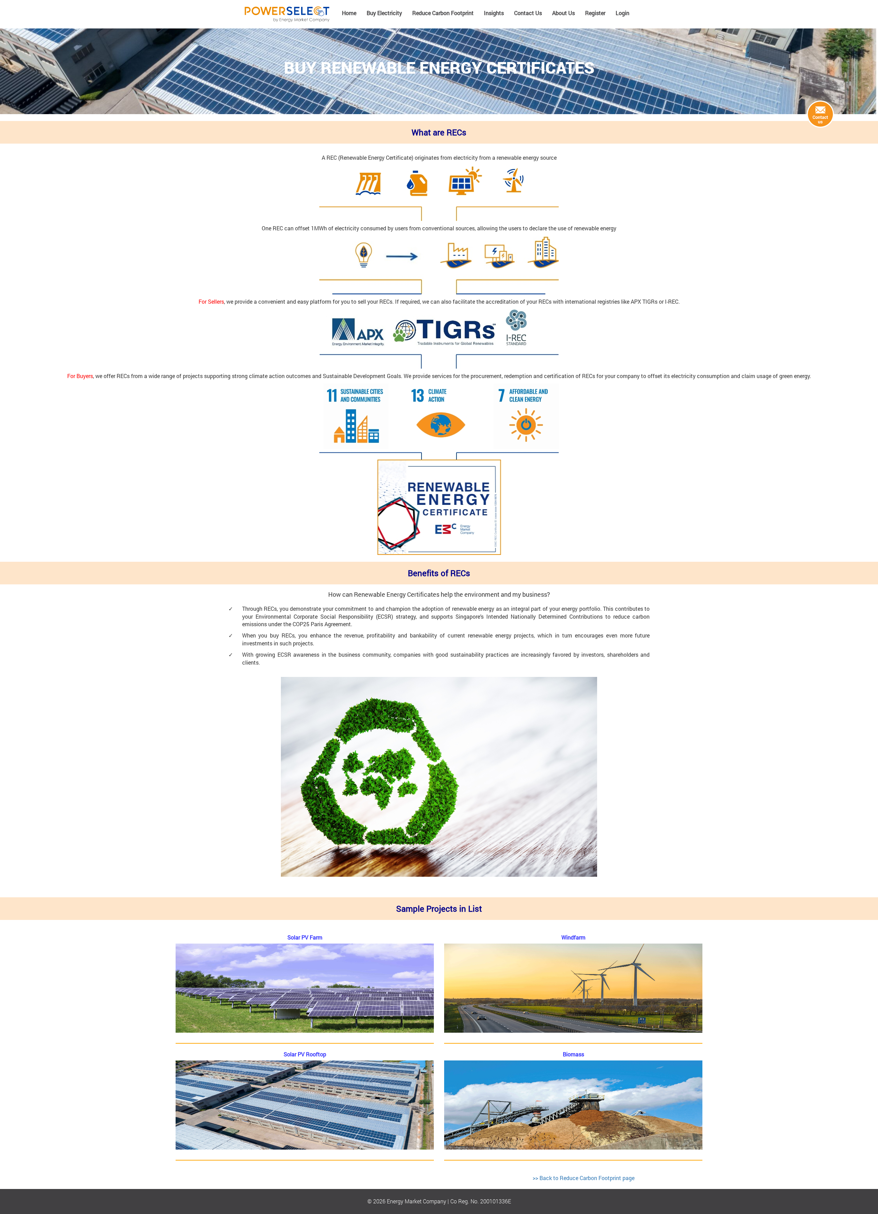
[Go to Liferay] (287, 14)
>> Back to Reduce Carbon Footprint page (583, 1177)
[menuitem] (349, 15)
